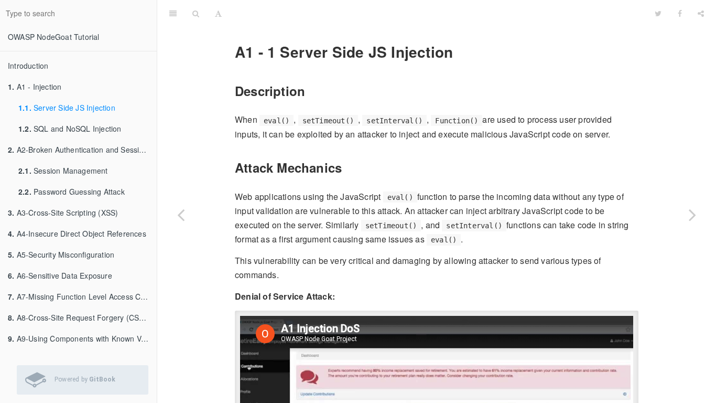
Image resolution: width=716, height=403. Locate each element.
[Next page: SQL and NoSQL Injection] (692, 214)
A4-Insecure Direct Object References (77, 233)
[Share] (701, 13)
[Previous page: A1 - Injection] (180, 214)
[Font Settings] (218, 13)
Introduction (28, 65)
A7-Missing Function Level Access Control (82, 296)
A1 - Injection (34, 86)
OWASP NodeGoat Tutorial (54, 36)
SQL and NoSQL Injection (70, 128)
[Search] (196, 13)
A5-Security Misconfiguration (61, 254)
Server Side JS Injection (66, 107)
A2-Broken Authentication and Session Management (82, 149)
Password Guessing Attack (71, 191)
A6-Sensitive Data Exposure (60, 275)
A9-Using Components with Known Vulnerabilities (82, 338)
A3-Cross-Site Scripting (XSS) (63, 212)
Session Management (63, 170)
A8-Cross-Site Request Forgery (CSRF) (80, 317)
